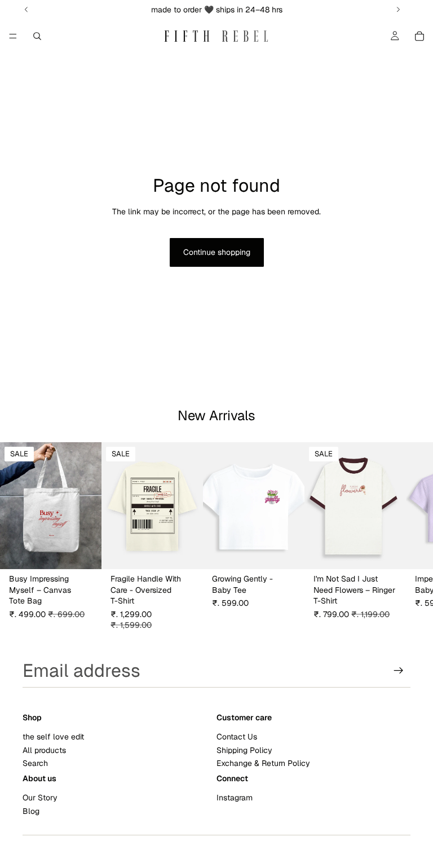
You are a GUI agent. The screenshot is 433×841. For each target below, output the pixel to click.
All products (44, 750)
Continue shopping (216, 252)
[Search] (37, 36)
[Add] (84, 551)
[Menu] (13, 36)
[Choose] (185, 551)
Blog (31, 811)
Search (35, 763)
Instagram (234, 797)
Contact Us (236, 737)
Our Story (40, 797)
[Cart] (419, 36)
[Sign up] (398, 671)
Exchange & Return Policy (263, 763)
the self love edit (53, 737)
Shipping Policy (244, 750)
